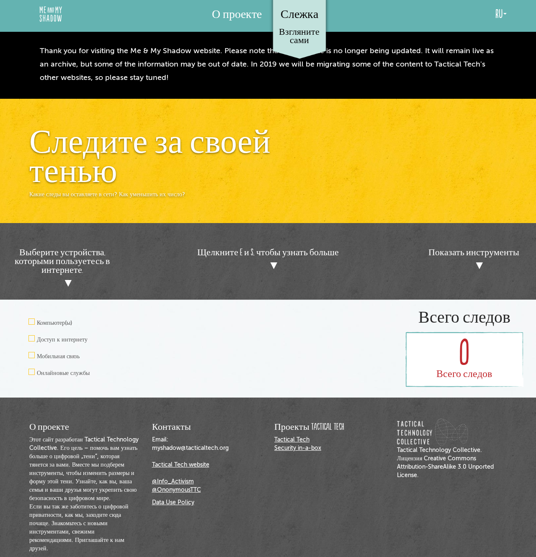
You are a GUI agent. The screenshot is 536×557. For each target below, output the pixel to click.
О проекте (237, 14)
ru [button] (498, 14)
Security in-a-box (297, 448)
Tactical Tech (291, 439)
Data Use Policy (173, 502)
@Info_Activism (173, 481)
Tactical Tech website (180, 465)
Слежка (299, 13)
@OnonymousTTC (176, 490)
